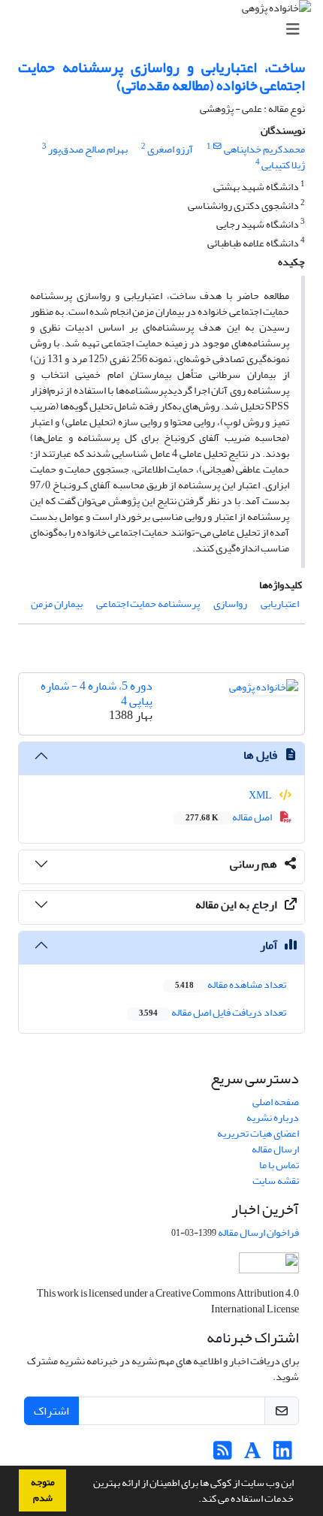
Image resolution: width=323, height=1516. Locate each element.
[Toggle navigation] (166, 30)
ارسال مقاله (275, 1149)
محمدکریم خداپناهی (264, 149)
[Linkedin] (283, 1455)
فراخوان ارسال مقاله (258, 1232)
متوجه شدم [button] (43, 1490)
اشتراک (51, 1411)
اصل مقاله (229, 817)
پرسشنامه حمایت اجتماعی (148, 603)
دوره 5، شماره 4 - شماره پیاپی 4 (96, 693)
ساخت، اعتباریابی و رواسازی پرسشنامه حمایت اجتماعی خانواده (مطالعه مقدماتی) (161, 76)
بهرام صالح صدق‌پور (88, 149)
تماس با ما (279, 1165)
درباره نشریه (272, 1117)
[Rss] (223, 1455)
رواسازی (230, 603)
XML (261, 795)
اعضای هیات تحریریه (258, 1133)
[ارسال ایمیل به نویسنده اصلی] (217, 146)
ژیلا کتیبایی (283, 165)
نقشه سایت (275, 1180)
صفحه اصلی (275, 1102)
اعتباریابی (280, 603)
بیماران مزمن (57, 603)
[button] (194, 1500)
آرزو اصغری (170, 149)
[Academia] (252, 1455)
